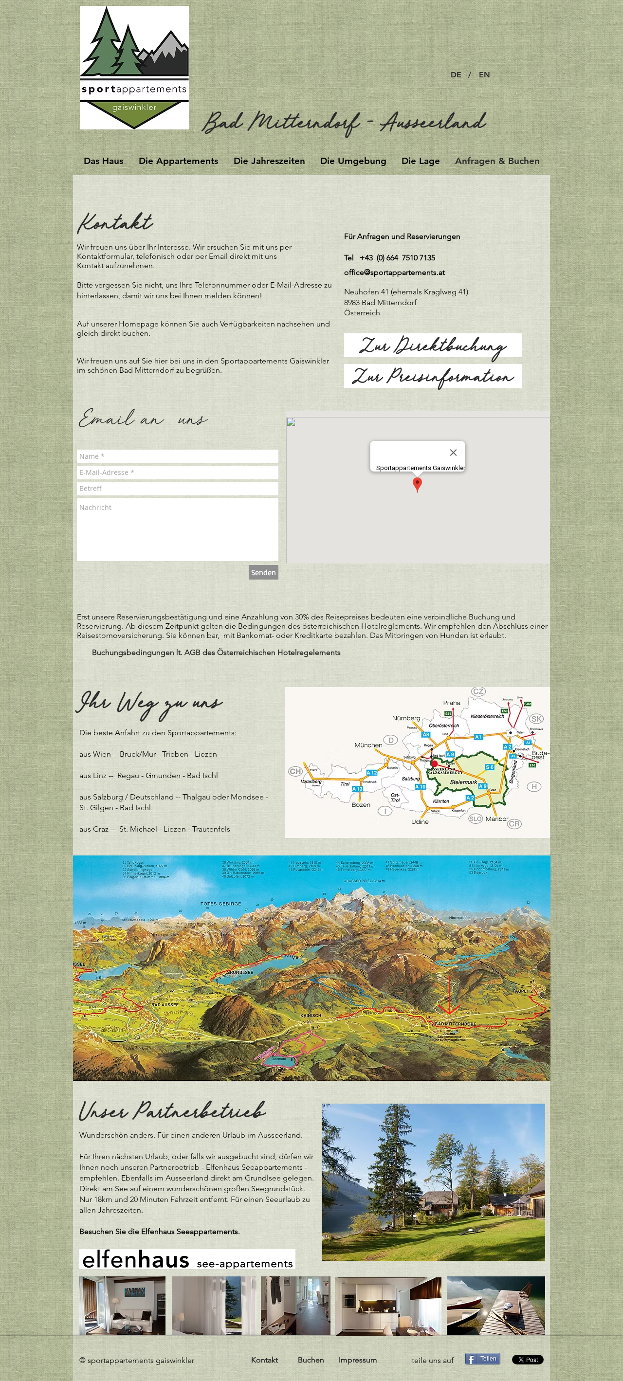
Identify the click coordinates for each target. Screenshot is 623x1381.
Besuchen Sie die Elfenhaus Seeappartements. (160, 1231)
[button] (469, 75)
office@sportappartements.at (394, 272)
